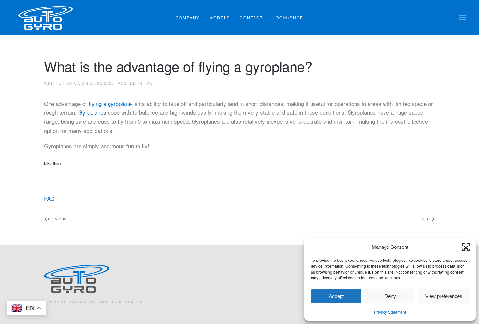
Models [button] (220, 17)
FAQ (148, 83)
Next (426, 218)
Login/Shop (288, 17)
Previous (57, 218)
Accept (336, 296)
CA (77, 83)
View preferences (443, 296)
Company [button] (188, 17)
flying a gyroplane (110, 103)
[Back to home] (45, 17)
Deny (390, 296)
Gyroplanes (92, 112)
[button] (466, 247)
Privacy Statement (390, 312)
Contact (251, 17)
